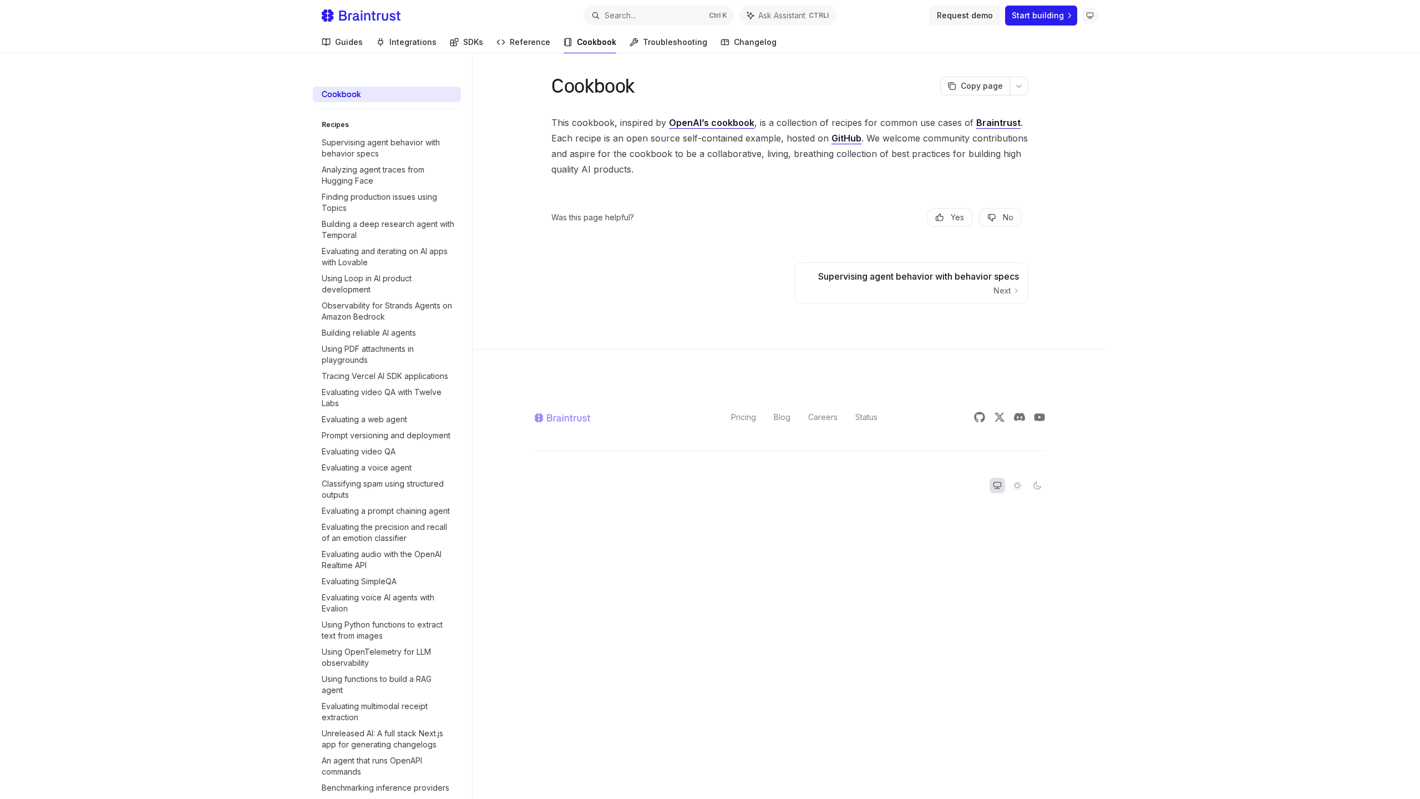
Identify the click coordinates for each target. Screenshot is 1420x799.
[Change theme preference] (1090, 15)
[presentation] (392, 437)
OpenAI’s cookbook (711, 122)
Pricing (743, 417)
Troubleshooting (675, 42)
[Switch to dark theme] (1037, 485)
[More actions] (1019, 86)
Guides (349, 42)
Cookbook (596, 42)
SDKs (473, 42)
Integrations (413, 42)
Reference (530, 42)
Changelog (755, 42)
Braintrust (998, 122)
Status (866, 417)
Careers (823, 417)
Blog (782, 417)
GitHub (846, 138)
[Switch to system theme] (997, 485)
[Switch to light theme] (1017, 485)
